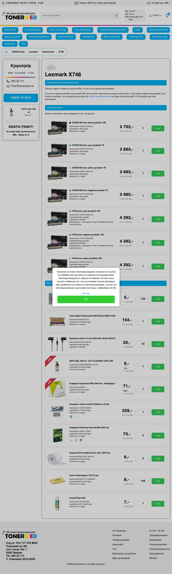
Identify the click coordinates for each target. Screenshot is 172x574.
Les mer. (86, 293)
